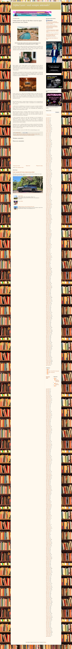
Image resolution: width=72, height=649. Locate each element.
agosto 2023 (48, 163)
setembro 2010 (48, 348)
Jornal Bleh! (29, 135)
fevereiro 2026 (48, 125)
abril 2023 (47, 168)
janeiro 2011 (48, 343)
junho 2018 (47, 239)
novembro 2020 (48, 204)
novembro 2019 (48, 219)
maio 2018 (47, 240)
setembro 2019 (48, 222)
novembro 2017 (48, 244)
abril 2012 (47, 324)
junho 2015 (47, 278)
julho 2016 (47, 262)
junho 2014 (47, 292)
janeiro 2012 (48, 328)
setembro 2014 (48, 288)
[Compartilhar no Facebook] (26, 132)
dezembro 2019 (48, 218)
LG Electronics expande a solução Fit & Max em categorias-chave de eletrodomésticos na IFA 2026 (52, 35)
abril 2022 (47, 183)
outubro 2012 (48, 317)
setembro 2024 (48, 146)
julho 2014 (47, 291)
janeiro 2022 (48, 186)
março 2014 (48, 296)
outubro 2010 (48, 347)
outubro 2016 (48, 258)
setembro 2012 (48, 318)
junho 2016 (47, 263)
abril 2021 (47, 198)
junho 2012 (47, 322)
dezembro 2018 (48, 233)
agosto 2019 (48, 223)
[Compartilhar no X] (25, 132)
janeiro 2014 (48, 298)
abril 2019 (47, 228)
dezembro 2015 (48, 270)
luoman (38, 642)
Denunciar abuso (48, 377)
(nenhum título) (20, 195)
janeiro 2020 (48, 217)
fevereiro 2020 (48, 215)
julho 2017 (47, 249)
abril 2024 (47, 152)
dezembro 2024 (48, 142)
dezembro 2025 (48, 127)
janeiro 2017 (48, 254)
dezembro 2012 (48, 314)
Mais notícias (48, 38)
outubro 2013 (48, 302)
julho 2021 (47, 194)
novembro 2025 (48, 129)
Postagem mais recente (16, 165)
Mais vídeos (52, 38)
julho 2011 (47, 336)
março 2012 (48, 326)
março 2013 (48, 311)
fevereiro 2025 (48, 140)
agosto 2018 (48, 237)
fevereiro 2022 (48, 185)
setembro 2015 (48, 274)
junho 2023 (47, 165)
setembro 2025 (48, 131)
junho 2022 (47, 180)
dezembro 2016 (48, 255)
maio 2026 (47, 121)
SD (48, 373)
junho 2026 (47, 120)
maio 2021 (47, 196)
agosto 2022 (48, 178)
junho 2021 (47, 195)
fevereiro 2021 (48, 200)
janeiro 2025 (48, 141)
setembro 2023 (48, 161)
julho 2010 (47, 351)
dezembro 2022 (48, 173)
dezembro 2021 (48, 188)
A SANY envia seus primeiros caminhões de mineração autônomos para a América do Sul (52, 31)
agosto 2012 (48, 319)
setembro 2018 (48, 235)
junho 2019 (47, 225)
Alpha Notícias (24, 134)
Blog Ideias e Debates (35, 134)
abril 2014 (47, 294)
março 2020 (48, 214)
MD (48, 369)
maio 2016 (47, 264)
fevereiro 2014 (48, 297)
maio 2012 (47, 323)
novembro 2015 (48, 272)
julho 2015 (47, 277)
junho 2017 (47, 250)
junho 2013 (47, 307)
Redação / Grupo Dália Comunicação (57, 381)
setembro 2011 (48, 333)
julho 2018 (47, 238)
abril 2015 (47, 281)
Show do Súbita (20, 201)
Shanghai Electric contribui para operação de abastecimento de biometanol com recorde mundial (52, 22)
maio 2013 (47, 308)
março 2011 (48, 341)
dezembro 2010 (48, 345)
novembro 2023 (48, 159)
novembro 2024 (48, 144)
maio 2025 (47, 136)
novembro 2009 (48, 361)
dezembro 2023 (48, 157)
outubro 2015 (48, 273)
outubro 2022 (48, 175)
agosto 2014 (48, 289)
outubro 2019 (48, 220)
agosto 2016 (48, 260)
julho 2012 (47, 321)
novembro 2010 (48, 346)
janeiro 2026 (48, 126)
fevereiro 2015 (48, 283)
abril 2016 (47, 265)
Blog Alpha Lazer (29, 134)
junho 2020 (47, 210)
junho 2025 (47, 135)
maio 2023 (47, 166)
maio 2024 (47, 151)
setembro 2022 (48, 176)
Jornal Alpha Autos (24, 135)
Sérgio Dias (32, 135)
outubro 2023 (48, 160)
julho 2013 (47, 306)
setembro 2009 (48, 363)
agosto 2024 (48, 147)
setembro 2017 (48, 247)
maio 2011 (47, 338)
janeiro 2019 (48, 232)
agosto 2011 (48, 335)
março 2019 (48, 229)
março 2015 (48, 282)
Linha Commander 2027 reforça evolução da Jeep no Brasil (23, 172)
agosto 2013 (48, 304)
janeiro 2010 (48, 358)
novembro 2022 (48, 174)
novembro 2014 (48, 287)
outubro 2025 (48, 130)
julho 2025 (47, 134)
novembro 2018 (48, 234)
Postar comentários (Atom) (19, 167)
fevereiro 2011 (48, 342)
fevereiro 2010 (48, 357)
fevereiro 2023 (48, 170)
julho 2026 (47, 119)
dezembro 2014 (48, 286)
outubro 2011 (48, 332)
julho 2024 (47, 149)
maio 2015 (47, 279)
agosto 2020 (48, 208)
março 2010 (48, 356)
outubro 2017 (48, 245)
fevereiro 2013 (48, 312)
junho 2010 (47, 352)
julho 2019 (47, 224)
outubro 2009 (48, 362)
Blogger (45, 642)
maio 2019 (47, 227)
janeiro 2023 (48, 171)
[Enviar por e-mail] (23, 132)
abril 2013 (47, 309)
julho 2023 (47, 164)
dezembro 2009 (48, 360)
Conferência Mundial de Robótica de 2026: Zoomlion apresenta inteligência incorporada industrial (52, 26)
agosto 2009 (48, 365)
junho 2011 (47, 337)
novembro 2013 (48, 301)
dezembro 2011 (48, 330)
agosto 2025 (48, 132)
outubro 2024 (48, 145)
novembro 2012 (48, 316)
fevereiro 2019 (48, 230)
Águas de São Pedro (19, 134)
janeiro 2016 (48, 269)
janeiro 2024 (48, 156)
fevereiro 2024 (48, 155)
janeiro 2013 (48, 313)
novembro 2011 (48, 331)
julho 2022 (47, 179)
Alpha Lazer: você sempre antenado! (31, 5)
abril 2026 (47, 122)
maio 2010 (47, 353)
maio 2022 (47, 181)
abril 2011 (47, 340)
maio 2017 (47, 252)
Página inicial (28, 165)
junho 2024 (47, 150)
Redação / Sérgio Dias (51, 372)
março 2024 (48, 154)
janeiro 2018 (48, 243)
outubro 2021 (48, 190)
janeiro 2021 (48, 201)
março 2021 (48, 199)
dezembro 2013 (48, 299)
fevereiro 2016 (48, 268)
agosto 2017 (48, 248)
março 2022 (48, 184)
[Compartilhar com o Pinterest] (27, 132)
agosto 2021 (48, 193)
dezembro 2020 (48, 203)
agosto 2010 (48, 350)
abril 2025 (47, 137)
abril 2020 (47, 213)
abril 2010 (47, 355)
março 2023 (48, 169)
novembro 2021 (48, 189)
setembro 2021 (48, 191)
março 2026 (48, 124)
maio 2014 (47, 293)
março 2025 (48, 139)
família (21, 135)
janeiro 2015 (48, 284)
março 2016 (48, 267)
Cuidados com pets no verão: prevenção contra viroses (26, 206)
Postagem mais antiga (39, 165)
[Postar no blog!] (24, 132)
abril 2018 (47, 242)
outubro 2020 (48, 205)
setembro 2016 (48, 259)
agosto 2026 (48, 117)
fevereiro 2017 (48, 253)
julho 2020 (47, 209)
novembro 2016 (48, 257)
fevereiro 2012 (48, 327)
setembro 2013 (48, 303)
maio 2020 (47, 211)
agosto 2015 (48, 276)
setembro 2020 (48, 206)
